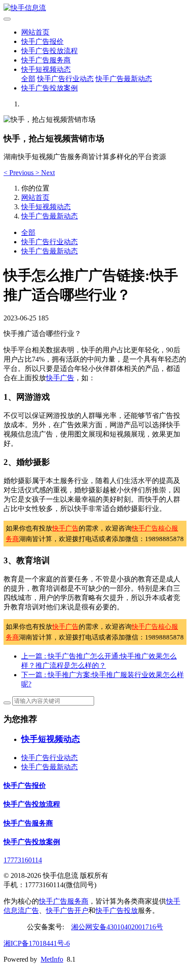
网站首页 (35, 32)
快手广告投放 (116, 910)
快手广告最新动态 (123, 78)
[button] (19, 172)
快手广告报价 (42, 41)
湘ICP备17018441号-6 (37, 943)
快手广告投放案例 (49, 88)
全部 (28, 78)
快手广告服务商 (46, 60)
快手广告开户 (67, 910)
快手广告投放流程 (49, 51)
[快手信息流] (95, 8)
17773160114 (23, 860)
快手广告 (60, 378)
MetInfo (52, 959)
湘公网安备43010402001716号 (117, 927)
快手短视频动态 (46, 69)
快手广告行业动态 (65, 78)
